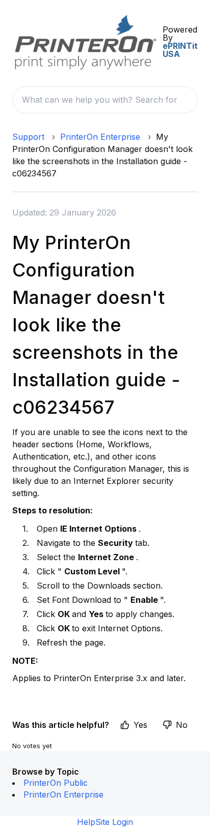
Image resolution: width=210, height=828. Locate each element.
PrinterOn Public (55, 783)
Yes (140, 725)
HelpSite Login (105, 822)
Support (28, 137)
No (182, 725)
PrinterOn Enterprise (100, 137)
